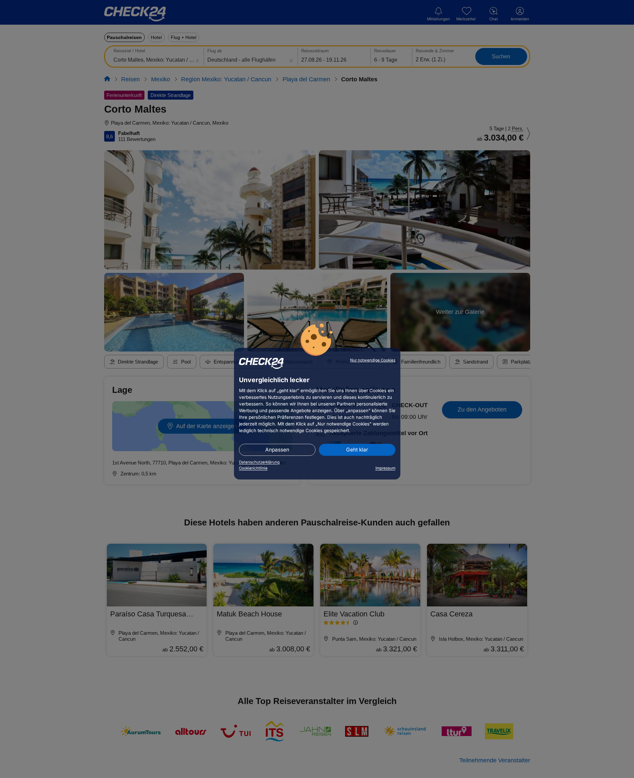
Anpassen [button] (277, 449)
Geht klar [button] (357, 449)
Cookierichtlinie (253, 468)
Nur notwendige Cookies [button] (372, 360)
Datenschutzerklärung (259, 462)
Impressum (385, 468)
